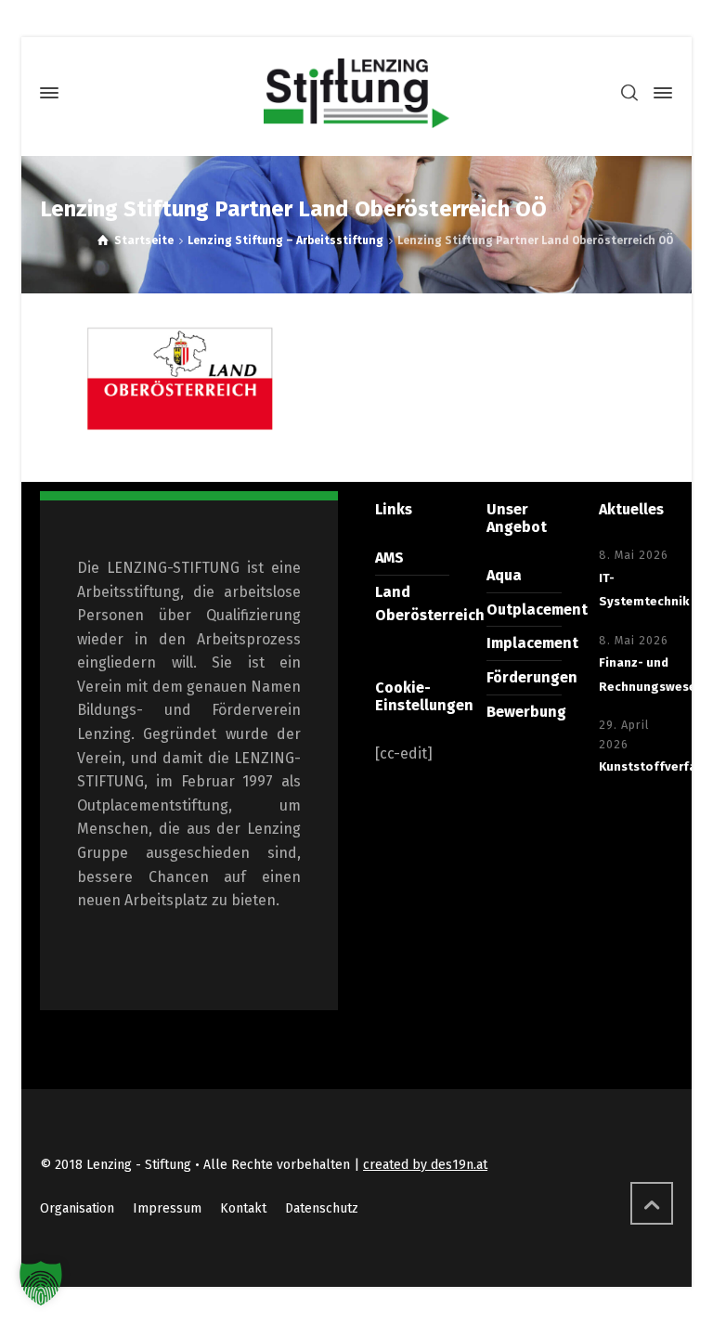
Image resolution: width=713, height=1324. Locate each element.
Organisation (77, 1208)
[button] (41, 1283)
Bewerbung (526, 711)
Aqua (504, 575)
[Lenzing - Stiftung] (356, 93)
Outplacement (537, 609)
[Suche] (629, 93)
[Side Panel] (659, 93)
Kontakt (243, 1208)
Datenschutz (321, 1208)
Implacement (532, 643)
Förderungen (531, 677)
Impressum (167, 1208)
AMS (389, 557)
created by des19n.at (425, 1165)
